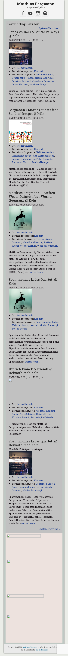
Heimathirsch (34, 77)
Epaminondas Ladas (47, 321)
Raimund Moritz (21, 162)
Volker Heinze (28, 245)
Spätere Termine (50, 28)
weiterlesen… (36, 272)
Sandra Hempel (40, 162)
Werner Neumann (47, 245)
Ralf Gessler (48, 417)
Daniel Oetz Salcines (23, 414)
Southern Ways (37, 84)
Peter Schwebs (44, 158)
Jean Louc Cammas (43, 81)
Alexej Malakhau (45, 410)
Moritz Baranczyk (32, 490)
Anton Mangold (44, 74)
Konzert (38, 71)
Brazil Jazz (18, 77)
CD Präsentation (45, 152)
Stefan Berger (19, 328)
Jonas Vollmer (20, 84)
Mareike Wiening (32, 242)
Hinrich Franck (21, 417)
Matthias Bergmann (35, 3)
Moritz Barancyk (49, 325)
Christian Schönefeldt (24, 155)
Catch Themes (42, 650)
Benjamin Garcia (45, 483)
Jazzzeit (26, 81)
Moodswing (28, 158)
